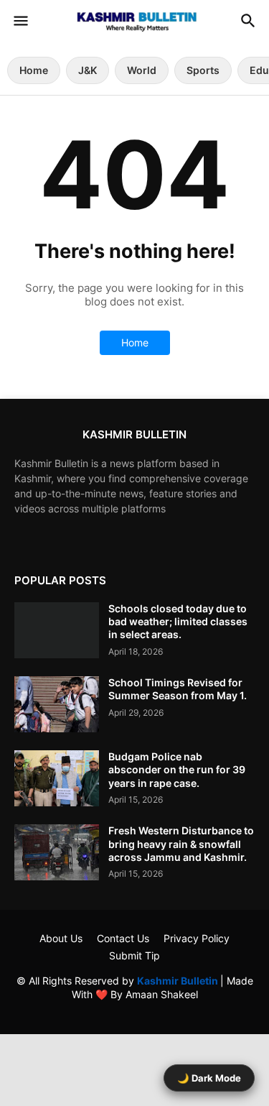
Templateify (132, 1008)
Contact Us (123, 938)
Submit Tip (134, 955)
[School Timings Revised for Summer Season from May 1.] (56, 704)
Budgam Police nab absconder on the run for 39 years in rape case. (176, 769)
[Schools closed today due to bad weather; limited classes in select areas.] (56, 630)
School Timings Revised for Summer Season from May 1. (177, 688)
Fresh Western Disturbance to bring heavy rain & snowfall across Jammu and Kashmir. (181, 843)
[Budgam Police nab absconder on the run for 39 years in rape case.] (56, 778)
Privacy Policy (197, 938)
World (141, 70)
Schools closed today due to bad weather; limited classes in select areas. (177, 621)
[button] (19, 21)
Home (33, 70)
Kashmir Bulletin (178, 980)
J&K (87, 70)
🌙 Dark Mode (209, 1078)
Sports (203, 70)
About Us (60, 938)
